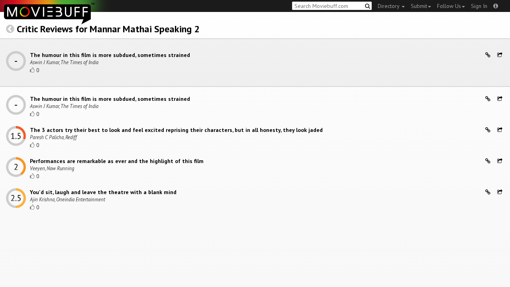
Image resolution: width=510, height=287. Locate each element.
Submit (419, 6)
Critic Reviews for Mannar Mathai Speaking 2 (108, 29)
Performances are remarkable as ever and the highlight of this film (117, 161)
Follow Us (449, 6)
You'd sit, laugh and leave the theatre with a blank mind (103, 192)
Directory (389, 6)
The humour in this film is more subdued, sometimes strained (110, 55)
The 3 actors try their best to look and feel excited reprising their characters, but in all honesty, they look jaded (176, 130)
